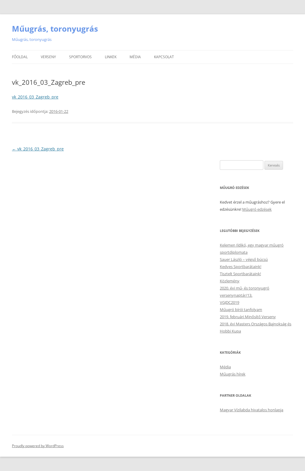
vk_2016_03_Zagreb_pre (35, 97)
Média (135, 56)
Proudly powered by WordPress (38, 445)
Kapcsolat (164, 56)
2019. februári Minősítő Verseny (248, 316)
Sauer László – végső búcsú (244, 259)
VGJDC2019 (229, 302)
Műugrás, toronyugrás (55, 28)
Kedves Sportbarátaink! (240, 266)
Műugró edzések (257, 209)
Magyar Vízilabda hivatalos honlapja (251, 409)
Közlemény (229, 281)
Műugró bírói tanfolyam (241, 309)
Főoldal (20, 56)
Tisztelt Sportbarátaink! (240, 273)
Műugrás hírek (232, 374)
